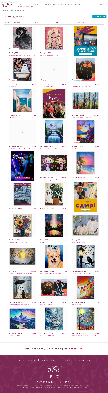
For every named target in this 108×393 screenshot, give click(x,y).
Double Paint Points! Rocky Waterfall (50, 148)
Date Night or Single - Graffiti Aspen (81, 117)
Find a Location (26, 360)
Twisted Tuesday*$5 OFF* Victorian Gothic (83, 273)
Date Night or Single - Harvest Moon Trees (20, 273)
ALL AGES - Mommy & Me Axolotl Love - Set (52, 180)
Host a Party (45, 4)
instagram (57, 376)
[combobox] (23, 22)
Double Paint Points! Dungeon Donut (82, 86)
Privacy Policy (45, 382)
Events (35, 4)
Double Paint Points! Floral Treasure (18, 242)
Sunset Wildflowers (77, 148)
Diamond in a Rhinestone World (49, 55)
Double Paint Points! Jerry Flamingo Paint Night (22, 55)
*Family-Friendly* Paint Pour (48, 86)
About (68, 360)
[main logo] (8, 2)
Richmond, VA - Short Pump (27, 6)
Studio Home (24, 4)
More (67, 4)
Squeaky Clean (13, 86)
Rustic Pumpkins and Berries (79, 242)
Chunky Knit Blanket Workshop (17, 211)
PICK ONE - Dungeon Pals (47, 304)
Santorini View (13, 117)
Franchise (78, 4)
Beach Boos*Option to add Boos (81, 180)
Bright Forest (44, 242)
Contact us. (76, 349)
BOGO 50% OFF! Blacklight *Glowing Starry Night (85, 335)
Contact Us (64, 382)
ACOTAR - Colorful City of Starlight (18, 335)
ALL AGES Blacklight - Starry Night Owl (19, 148)
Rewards (102, 4)
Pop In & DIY (58, 4)
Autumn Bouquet (76, 304)
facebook (50, 376)
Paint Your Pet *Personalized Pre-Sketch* (51, 273)
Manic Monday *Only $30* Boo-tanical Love (52, 211)
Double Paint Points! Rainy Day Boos (19, 304)
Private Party (50, 360)
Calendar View (99, 16)
